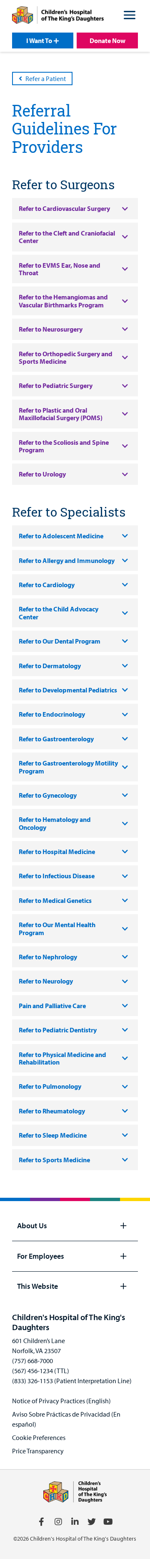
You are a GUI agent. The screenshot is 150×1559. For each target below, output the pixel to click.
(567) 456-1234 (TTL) (40, 1370)
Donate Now (107, 40)
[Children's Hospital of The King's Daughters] (58, 16)
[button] (129, 16)
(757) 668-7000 (32, 1360)
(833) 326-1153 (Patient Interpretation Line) (72, 1380)
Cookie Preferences (38, 1437)
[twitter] (91, 1521)
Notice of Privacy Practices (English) (61, 1401)
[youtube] (108, 1521)
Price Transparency (38, 1451)
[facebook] (41, 1521)
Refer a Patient (45, 78)
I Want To (39, 40)
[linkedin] (75, 1521)
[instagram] (58, 1521)
